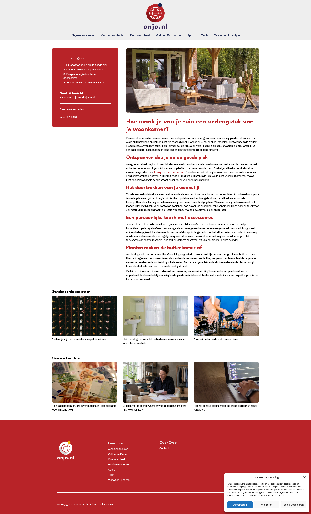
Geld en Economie (168, 35)
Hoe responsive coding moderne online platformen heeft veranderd (225, 407)
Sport (191, 35)
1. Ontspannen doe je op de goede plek (85, 65)
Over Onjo (168, 442)
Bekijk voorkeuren (293, 504)
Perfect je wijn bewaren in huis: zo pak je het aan (79, 339)
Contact (164, 448)
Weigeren (266, 504)
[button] (304, 477)
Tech (204, 35)
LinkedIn (81, 97)
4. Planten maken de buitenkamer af (83, 82)
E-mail (91, 97)
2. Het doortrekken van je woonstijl (83, 69)
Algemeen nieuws (83, 35)
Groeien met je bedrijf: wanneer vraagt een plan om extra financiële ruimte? (154, 407)
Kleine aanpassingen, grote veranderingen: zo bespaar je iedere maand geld (84, 407)
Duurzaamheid (140, 35)
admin (81, 109)
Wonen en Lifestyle (227, 35)
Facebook (65, 97)
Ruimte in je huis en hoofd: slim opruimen (216, 339)
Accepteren (240, 504)
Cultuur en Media (112, 35)
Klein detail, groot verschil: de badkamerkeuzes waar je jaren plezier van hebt (154, 341)
